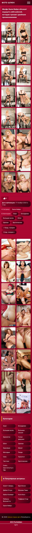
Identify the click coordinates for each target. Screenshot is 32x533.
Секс (5, 457)
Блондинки (25, 214)
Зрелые (5, 222)
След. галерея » (9, 232)
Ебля (19, 218)
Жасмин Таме (23, 490)
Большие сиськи (21, 431)
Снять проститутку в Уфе (8, 468)
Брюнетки (6, 437)
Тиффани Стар (23, 499)
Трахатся (21, 457)
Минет (20, 448)
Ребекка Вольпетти (7, 500)
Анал (15, 214)
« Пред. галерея (9, 228)
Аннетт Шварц (8, 486)
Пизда (20, 452)
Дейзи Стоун (7, 490)
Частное (6, 461)
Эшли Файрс (16, 209)
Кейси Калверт (8, 494)
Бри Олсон (22, 486)
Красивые (6, 448)
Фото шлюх (8, 3)
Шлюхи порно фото (14, 517)
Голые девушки (21, 438)
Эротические (17, 222)
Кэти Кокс (21, 494)
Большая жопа (8, 218)
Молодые (6, 452)
